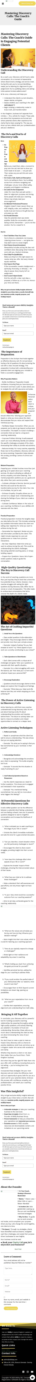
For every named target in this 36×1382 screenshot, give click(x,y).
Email (4, 330)
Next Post (18, 1249)
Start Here (6, 1350)
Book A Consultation (9, 1351)
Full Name (5, 322)
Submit (6, 340)
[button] (2, 3)
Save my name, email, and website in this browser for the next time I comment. (17, 1302)
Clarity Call (18, 1242)
